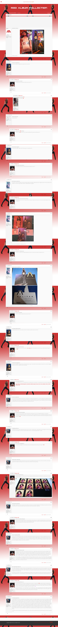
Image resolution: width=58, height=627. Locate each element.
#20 (51, 410)
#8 (51, 163)
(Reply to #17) (17, 379)
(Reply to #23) (17, 473)
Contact (47, 622)
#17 (51, 361)
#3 (51, 79)
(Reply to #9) (17, 197)
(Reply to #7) (17, 163)
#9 (51, 179)
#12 (51, 249)
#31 (51, 596)
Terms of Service (43, 622)
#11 (51, 213)
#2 (51, 61)
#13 (51, 265)
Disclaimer (35, 622)
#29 (51, 565)
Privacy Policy (39, 622)
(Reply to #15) (17, 345)
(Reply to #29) (17, 580)
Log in (6, 12)
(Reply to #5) (17, 129)
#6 (51, 129)
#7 (51, 145)
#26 (51, 517)
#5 (51, 115)
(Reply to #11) (17, 249)
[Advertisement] (29, 21)
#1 (51, 14)
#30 (51, 580)
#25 (51, 502)
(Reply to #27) (17, 548)
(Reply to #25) (17, 517)
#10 (51, 197)
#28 (51, 548)
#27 (51, 533)
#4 (51, 95)
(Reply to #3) (20, 95)
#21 (51, 426)
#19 (51, 395)
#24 (51, 473)
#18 (51, 379)
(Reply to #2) (17, 79)
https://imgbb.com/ (29, 348)
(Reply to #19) (17, 410)
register (9, 12)
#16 (51, 345)
